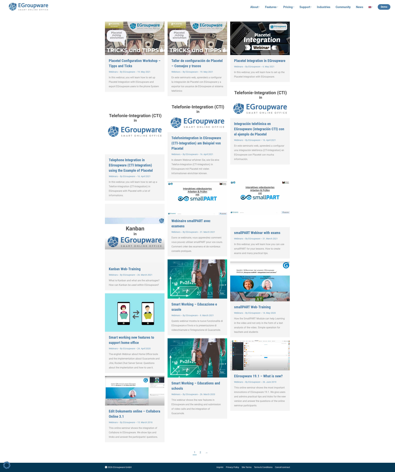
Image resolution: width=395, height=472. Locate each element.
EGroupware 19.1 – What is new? (258, 376)
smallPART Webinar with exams (257, 233)
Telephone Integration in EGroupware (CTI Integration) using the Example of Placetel (131, 165)
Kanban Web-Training (125, 269)
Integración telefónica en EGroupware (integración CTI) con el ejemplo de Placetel (259, 129)
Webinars (113, 72)
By (127, 72)
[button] (7, 465)
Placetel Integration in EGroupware (259, 61)
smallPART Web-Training (252, 307)
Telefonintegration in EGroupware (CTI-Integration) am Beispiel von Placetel (196, 143)
